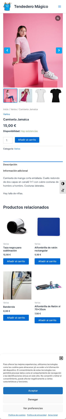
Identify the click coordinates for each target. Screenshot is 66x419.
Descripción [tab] (10, 164)
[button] (61, 358)
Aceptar (33, 390)
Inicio (5, 109)
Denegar (33, 399)
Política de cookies (16, 415)
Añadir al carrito (27, 139)
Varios (14, 109)
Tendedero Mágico (31, 6)
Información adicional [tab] (15, 170)
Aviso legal (53, 415)
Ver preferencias (33, 408)
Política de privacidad (36, 415)
